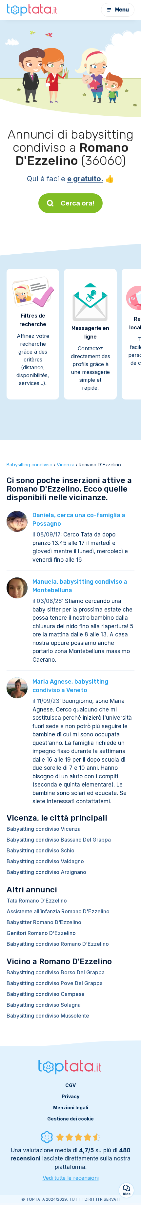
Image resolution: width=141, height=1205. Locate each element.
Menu (122, 10)
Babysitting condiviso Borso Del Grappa (56, 972)
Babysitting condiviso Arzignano (46, 872)
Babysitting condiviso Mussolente (48, 1015)
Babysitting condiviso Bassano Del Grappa (59, 839)
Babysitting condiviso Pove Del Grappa (55, 983)
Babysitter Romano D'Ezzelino (44, 922)
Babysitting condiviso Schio (40, 850)
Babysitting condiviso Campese (46, 994)
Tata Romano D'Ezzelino (37, 900)
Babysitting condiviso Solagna (44, 1004)
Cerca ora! (78, 203)
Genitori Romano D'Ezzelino (41, 933)
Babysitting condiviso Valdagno (45, 861)
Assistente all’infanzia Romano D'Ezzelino (58, 911)
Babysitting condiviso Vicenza (44, 829)
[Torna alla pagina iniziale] (33, 10)
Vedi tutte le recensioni (71, 1178)
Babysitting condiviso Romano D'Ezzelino (58, 944)
